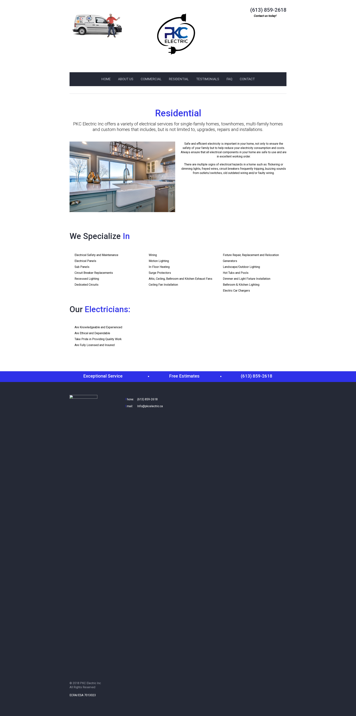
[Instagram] (80, 701)
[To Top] (344, 704)
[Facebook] (73, 701)
